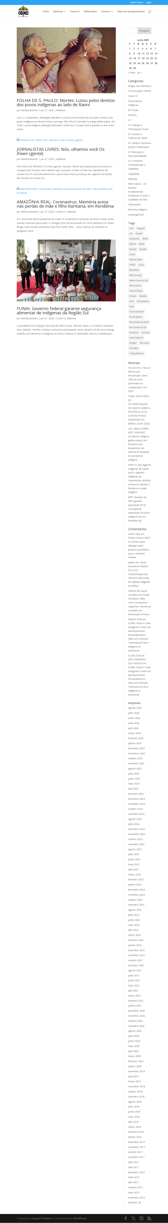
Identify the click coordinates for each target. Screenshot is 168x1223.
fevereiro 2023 (136, 879)
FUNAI (132, 264)
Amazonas (134, 238)
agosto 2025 (135, 768)
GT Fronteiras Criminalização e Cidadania (137, 164)
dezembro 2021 (136, 950)
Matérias (61, 110)
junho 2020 (134, 1041)
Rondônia (133, 332)
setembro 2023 (136, 844)
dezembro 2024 (136, 798)
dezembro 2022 (136, 889)
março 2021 (134, 995)
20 (151, 58)
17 (138, 58)
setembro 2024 (136, 813)
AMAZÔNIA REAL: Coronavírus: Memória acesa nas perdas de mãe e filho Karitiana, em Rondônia (65, 204)
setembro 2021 (136, 965)
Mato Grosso (135, 275)
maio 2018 (133, 1116)
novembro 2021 (136, 955)
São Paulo (144, 343)
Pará (131, 301)
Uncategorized (136, 214)
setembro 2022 (136, 904)
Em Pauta (133, 110)
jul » (139, 72)
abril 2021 (133, 990)
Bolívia (132, 244)
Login (148, 2)
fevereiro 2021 (136, 1000)
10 (138, 53)
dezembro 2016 (136, 1172)
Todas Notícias (136, 353)
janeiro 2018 (134, 1136)
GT (129, 120)
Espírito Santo (135, 259)
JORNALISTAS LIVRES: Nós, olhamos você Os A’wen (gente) (61, 151)
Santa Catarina (136, 337)
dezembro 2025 (136, 748)
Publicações (90, 11)
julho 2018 (133, 1106)
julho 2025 (133, 773)
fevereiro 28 (134, 1202)
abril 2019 (133, 1076)
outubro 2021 (135, 960)
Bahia (145, 238)
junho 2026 (134, 718)
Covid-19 (61, 211)
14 (156, 53)
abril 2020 (133, 1051)
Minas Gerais (135, 285)
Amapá (139, 233)
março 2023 (134, 874)
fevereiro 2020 (136, 1061)
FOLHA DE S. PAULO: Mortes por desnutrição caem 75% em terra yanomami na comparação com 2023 (139, 379)
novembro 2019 (136, 1071)
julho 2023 (133, 854)
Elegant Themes (42, 1218)
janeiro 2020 (134, 1066)
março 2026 (134, 733)
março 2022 (134, 935)
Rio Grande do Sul (137, 327)
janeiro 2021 (134, 1005)
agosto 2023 (135, 849)
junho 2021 (134, 980)
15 (130, 58)
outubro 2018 (135, 1091)
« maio (131, 72)
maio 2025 (133, 783)
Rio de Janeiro (135, 316)
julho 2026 (133, 712)
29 (130, 68)
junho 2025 (134, 778)
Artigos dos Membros (139, 86)
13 (151, 53)
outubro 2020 (135, 1020)
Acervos (105, 11)
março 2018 (134, 1126)
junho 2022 (134, 919)
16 (134, 58)
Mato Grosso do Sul (138, 280)
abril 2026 (133, 728)
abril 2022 (133, 929)
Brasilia (132, 249)
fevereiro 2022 (136, 940)
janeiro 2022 (134, 945)
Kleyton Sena (135, 619)
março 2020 (134, 1056)
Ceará (132, 254)
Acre (131, 228)
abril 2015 (133, 1182)
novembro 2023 (136, 834)
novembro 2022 (136, 894)
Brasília (143, 249)
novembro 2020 (136, 1015)
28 (156, 63)
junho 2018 (134, 1111)
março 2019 (134, 1081)
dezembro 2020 (136, 1010)
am (130, 233)
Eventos (74, 11)
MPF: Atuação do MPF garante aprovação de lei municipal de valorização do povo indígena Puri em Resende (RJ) (139, 509)
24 (138, 63)
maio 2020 (133, 1046)
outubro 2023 (135, 839)
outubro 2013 (135, 1187)
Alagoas (141, 228)
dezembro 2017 (136, 1142)
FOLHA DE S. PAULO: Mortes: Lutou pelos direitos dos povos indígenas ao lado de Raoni (66, 102)
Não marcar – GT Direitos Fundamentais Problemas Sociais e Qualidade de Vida (139, 191)
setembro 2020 (136, 1025)
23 (134, 63)
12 (147, 53)
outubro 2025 (135, 758)
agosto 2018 (135, 1101)
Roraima (146, 332)
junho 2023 (134, 859)
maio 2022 (133, 925)
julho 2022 (133, 914)
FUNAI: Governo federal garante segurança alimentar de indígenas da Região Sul (59, 310)
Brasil (141, 244)
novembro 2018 (136, 1086)
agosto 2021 (135, 970)
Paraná (132, 296)
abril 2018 (133, 1121)
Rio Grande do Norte (139, 322)
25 (143, 63)
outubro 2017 (135, 1152)
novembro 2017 (136, 1147)
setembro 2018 (136, 1096)
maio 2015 (133, 1177)
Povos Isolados (136, 311)
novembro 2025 (136, 753)
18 (143, 58)
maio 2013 (133, 1192)
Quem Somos (136, 2)
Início (46, 11)
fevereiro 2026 (136, 738)
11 (143, 53)
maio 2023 (133, 864)
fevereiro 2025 (136, 793)
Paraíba (143, 296)
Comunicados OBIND (139, 90)
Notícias (58, 11)
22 (130, 63)
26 (147, 63)
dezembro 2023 (136, 829)
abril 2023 (133, 869)
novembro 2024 (136, 803)
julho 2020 (133, 1035)
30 (134, 68)
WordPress (80, 1218)
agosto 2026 (135, 707)
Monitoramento (29, 110)
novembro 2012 (136, 1197)
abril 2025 (133, 788)
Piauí (131, 306)
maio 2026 (133, 723)
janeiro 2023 (134, 884)
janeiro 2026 (134, 743)
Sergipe (132, 343)
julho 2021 (133, 975)
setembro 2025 (136, 763)
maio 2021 (133, 985)
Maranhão (134, 270)
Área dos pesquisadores (131, 11)
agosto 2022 (135, 909)
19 (147, 58)
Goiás (141, 264)
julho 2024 (133, 824)
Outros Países (135, 290)
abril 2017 (133, 1167)
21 (156, 58)
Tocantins (133, 348)
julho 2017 (133, 1162)
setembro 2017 (136, 1157)
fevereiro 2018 (136, 1131)
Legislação (133, 173)
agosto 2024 (135, 819)
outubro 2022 (135, 899)
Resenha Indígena (137, 209)
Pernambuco (143, 301)
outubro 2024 (135, 808)
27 (151, 63)
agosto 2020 (135, 1030)
